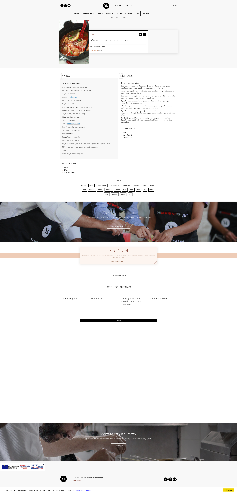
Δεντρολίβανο (126, 185)
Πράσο (138, 189)
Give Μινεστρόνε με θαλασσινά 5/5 (97, 50)
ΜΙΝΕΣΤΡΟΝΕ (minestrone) (132, 138)
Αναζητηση (159, 14)
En (176, 5)
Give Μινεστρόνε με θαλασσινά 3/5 (94, 50)
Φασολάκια (114, 194)
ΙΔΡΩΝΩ (126, 132)
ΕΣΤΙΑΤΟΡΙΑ (128, 13)
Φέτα (130, 194)
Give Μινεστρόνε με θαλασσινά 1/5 (91, 50)
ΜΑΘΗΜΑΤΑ (109, 13)
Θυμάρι (144, 185)
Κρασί (84, 189)
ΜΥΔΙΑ (66, 167)
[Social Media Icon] (62, 5)
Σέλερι (151, 189)
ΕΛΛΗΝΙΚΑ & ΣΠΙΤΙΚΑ (96, 295)
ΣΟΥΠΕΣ (125, 17)
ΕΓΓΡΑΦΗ (117, 445)
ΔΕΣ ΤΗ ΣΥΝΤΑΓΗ (65, 308)
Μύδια (124, 189)
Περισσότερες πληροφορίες (83, 490)
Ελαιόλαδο (136, 185)
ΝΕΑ (137, 13)
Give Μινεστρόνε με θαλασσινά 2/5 (93, 50)
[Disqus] (118, 349)
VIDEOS (99, 13)
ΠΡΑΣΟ (66, 170)
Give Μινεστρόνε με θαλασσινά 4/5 (96, 50)
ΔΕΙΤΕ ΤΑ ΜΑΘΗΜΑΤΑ (117, 226)
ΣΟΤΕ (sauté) (127, 135)
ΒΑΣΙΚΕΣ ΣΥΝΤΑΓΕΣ (66, 295)
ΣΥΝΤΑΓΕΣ (77, 13)
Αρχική (112, 17)
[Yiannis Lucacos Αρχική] (118, 5)
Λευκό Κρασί (108, 189)
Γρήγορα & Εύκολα (114, 185)
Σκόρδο (106, 194)
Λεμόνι (100, 189)
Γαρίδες (91, 185)
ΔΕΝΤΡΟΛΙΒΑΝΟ (69, 173)
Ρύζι (145, 189)
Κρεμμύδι (91, 189)
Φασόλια (123, 194)
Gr (173, 5)
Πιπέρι (131, 189)
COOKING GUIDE (87, 13)
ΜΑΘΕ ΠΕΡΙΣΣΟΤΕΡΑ (117, 261)
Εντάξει (229, 490)
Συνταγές (118, 17)
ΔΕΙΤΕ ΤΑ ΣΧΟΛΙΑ (118, 275)
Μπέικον (117, 189)
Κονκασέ (152, 185)
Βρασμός (83, 185)
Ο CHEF (119, 13)
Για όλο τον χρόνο (101, 185)
